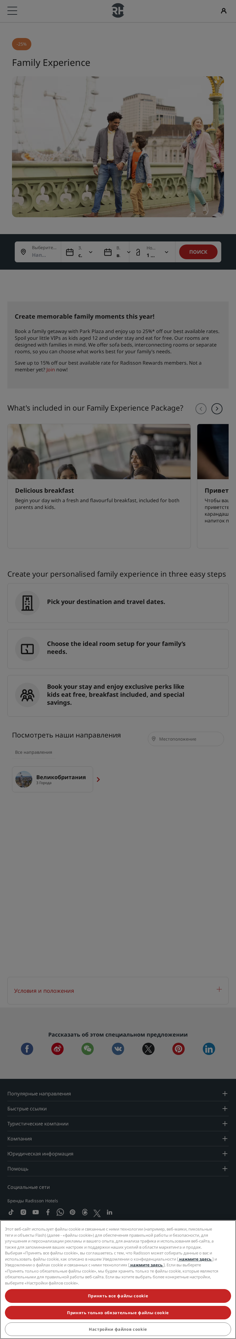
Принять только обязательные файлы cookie (118, 1312)
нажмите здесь (195, 1259)
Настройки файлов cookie (118, 1329)
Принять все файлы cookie (118, 1296)
